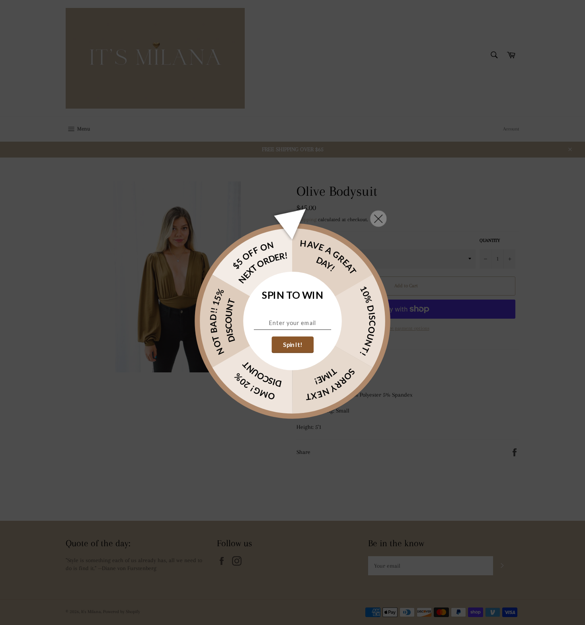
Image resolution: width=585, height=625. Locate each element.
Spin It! (292, 344)
